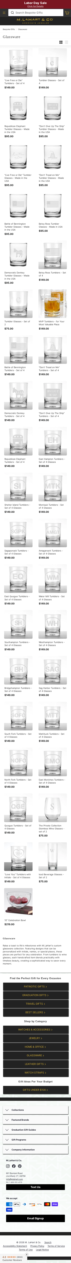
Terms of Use (26, 1249)
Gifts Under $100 (34, 1089)
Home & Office (34, 1046)
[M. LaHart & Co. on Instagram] (8, 1166)
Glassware (22, 29)
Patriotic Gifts (34, 986)
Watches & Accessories (34, 1029)
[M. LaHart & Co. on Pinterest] (19, 1166)
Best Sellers (34, 1012)
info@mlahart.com (14, 1179)
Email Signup (35, 1218)
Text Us (35, 1187)
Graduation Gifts (34, 995)
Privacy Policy (37, 1246)
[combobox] (35, 12)
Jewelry (35, 1038)
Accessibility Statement (15, 1246)
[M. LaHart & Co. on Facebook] (14, 1166)
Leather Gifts (34, 1064)
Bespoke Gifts (9, 29)
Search (48, 1242)
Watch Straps (35, 1072)
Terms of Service (56, 1246)
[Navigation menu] (4, 13)
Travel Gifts (35, 1003)
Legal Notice (42, 1249)
